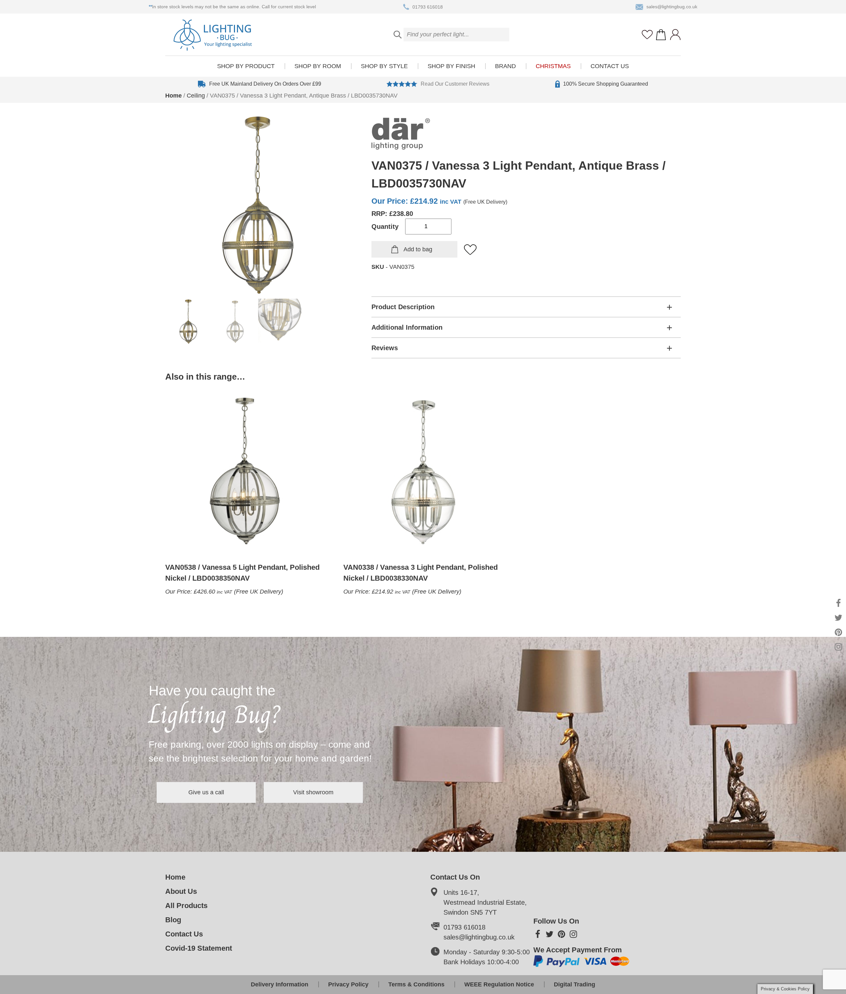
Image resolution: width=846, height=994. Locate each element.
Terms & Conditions (416, 984)
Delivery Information (279, 984)
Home (173, 95)
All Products (186, 905)
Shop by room (317, 66)
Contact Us (610, 66)
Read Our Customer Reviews (455, 84)
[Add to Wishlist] (470, 250)
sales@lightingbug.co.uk (671, 6)
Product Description (403, 307)
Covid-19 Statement (198, 948)
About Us (181, 891)
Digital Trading (574, 984)
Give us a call (206, 792)
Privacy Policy (348, 984)
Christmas (553, 66)
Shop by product (246, 66)
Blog (173, 920)
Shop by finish (451, 66)
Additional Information (406, 327)
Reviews (384, 348)
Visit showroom (313, 792)
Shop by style (384, 66)
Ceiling (196, 95)
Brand (505, 66)
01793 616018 (427, 6)
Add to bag (418, 249)
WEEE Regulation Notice (499, 984)
